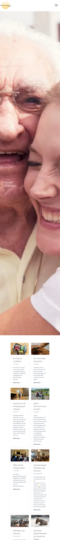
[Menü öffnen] (57, 5)
